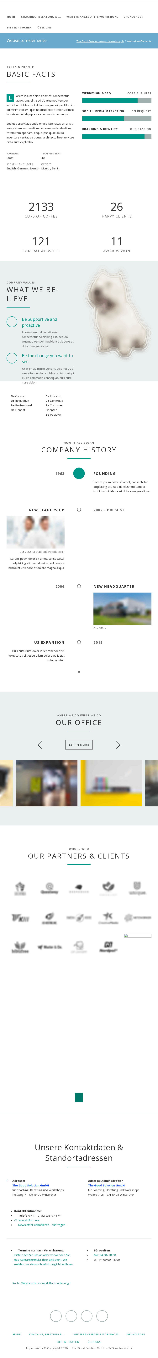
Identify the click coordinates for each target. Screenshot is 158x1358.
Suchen (150, 5)
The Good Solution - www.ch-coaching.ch (100, 41)
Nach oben (79, 1097)
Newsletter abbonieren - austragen (41, 1225)
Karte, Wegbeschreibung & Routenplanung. (41, 1283)
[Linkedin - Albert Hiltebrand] (102, 1316)
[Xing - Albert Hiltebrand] (86, 1316)
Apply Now (80, 1049)
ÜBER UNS (94, 1342)
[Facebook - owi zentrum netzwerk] (71, 1316)
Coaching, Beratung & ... (47, 1334)
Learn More (79, 744)
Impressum (33, 1348)
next (116, 744)
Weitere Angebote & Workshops (96, 1334)
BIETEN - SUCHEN (68, 1342)
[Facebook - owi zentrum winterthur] (56, 1316)
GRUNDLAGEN (136, 1334)
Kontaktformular (29, 1220)
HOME (17, 1334)
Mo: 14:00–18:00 (105, 1255)
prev (41, 744)
